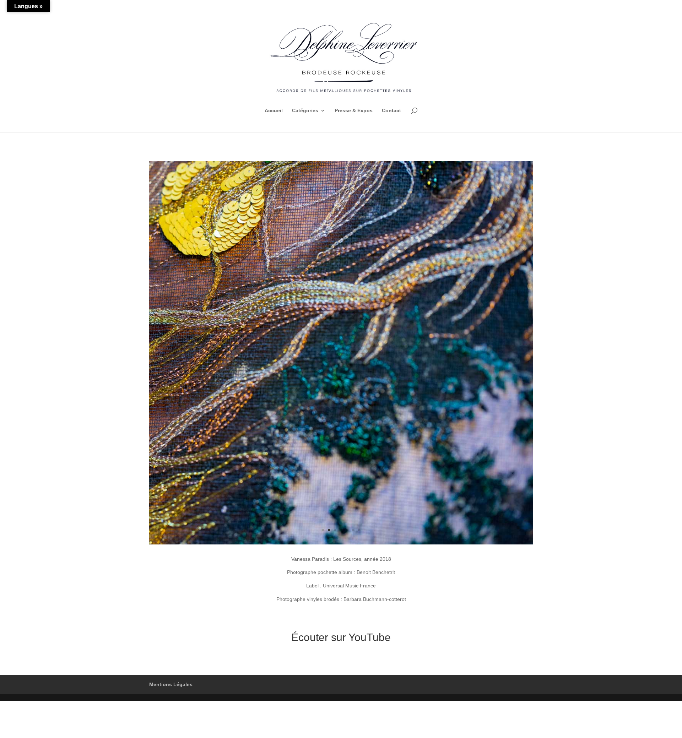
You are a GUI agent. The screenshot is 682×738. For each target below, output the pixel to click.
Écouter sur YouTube (341, 637)
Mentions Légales (171, 684)
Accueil (274, 110)
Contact (391, 110)
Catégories (305, 110)
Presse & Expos (354, 110)
